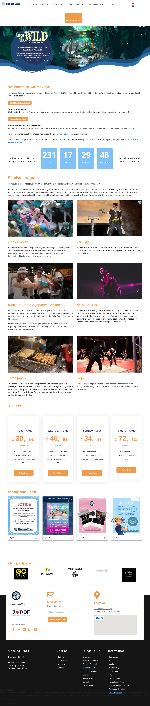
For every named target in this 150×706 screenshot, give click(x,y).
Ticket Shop (23, 473)
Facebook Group (15, 142)
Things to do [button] (74, 5)
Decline (11, 703)
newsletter (63, 134)
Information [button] (95, 5)
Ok (3, 703)
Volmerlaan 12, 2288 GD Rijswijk (107, 611)
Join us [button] (57, 5)
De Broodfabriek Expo (103, 608)
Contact (113, 5)
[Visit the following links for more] (13, 629)
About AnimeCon (40, 5)
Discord (130, 139)
